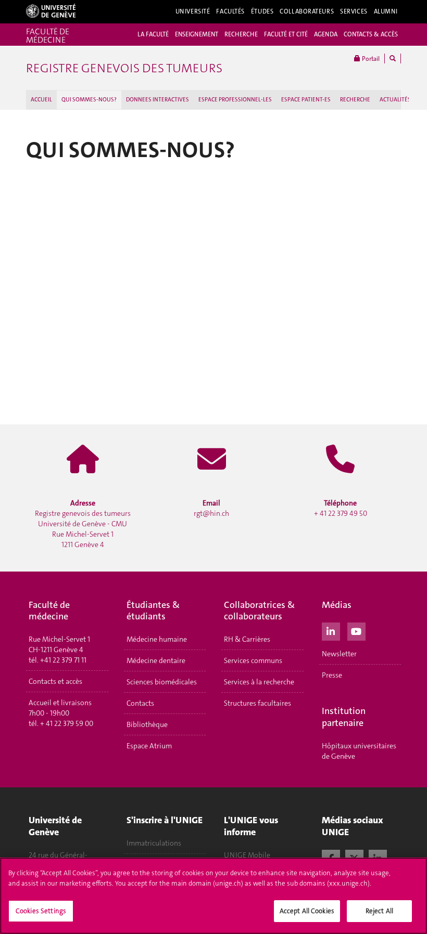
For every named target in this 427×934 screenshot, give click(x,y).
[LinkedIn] (331, 630)
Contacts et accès (55, 681)
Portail (370, 59)
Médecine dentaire (156, 660)
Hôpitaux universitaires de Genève (359, 751)
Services (354, 11)
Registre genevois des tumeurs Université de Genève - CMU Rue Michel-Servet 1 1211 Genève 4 (83, 523)
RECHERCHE (241, 34)
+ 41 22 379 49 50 (340, 508)
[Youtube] (356, 630)
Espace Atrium (149, 745)
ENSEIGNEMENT (196, 34)
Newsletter (339, 653)
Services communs (253, 660)
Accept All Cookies (307, 910)
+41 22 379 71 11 (63, 660)
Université (192, 11)
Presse (332, 675)
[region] (213, 896)
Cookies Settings (41, 910)
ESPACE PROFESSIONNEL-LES (235, 99)
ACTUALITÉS (395, 99)
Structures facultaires (257, 703)
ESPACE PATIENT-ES (306, 99)
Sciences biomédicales (162, 681)
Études (262, 11)
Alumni (386, 11)
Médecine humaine (157, 639)
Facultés (230, 11)
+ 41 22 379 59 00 (66, 723)
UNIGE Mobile (247, 855)
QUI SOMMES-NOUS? (89, 99)
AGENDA (325, 34)
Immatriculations (154, 843)
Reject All (379, 910)
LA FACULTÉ (153, 34)
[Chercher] (392, 58)
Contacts (140, 703)
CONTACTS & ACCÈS (371, 34)
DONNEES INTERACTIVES (157, 99)
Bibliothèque (147, 724)
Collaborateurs (307, 11)
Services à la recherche (259, 681)
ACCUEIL (41, 99)
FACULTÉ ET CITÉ (286, 34)
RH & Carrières (247, 639)
